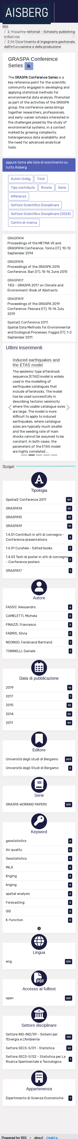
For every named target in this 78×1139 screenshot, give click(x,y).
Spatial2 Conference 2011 (27, 322)
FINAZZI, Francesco (38, 625)
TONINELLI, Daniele (38, 651)
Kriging (38, 876)
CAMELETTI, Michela (38, 616)
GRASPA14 (15, 238)
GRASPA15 (15, 262)
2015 (38, 705)
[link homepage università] (17, 36)
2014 (38, 714)
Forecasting (38, 902)
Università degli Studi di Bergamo (38, 768)
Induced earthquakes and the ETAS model (36, 362)
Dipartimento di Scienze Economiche (38, 1098)
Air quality (38, 850)
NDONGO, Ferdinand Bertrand (38, 642)
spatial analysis (38, 894)
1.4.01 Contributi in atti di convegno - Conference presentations (38, 537)
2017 (38, 696)
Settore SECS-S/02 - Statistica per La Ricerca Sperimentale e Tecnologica (38, 1059)
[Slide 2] (31, 455)
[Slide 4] (46, 455)
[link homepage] (28, 13)
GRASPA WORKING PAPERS (38, 804)
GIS (38, 911)
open (38, 998)
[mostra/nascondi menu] (74, 36)
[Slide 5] (54, 455)
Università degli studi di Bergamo (38, 759)
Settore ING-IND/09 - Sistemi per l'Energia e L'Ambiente (38, 1036)
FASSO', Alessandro (38, 607)
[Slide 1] (24, 455)
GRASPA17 (15, 280)
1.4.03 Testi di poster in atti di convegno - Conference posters (38, 559)
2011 (38, 723)
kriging (38, 885)
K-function (38, 920)
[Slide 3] (39, 455)
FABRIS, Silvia (38, 633)
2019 (38, 687)
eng (38, 961)
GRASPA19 (15, 299)
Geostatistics (38, 858)
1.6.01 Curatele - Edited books (38, 548)
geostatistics (38, 841)
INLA (38, 867)
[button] (39, 929)
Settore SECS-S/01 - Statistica (38, 1048)
